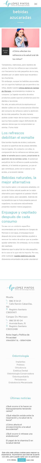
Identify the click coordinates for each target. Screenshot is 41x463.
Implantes (20, 362)
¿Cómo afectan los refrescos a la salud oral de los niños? (25, 55)
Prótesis (20, 365)
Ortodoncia (20, 368)
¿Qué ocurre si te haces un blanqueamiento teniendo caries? (19, 408)
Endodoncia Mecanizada (20, 382)
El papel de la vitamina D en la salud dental (19, 441)
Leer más (30, 460)
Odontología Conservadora (20, 373)
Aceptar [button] (21, 460)
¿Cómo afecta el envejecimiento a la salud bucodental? (18, 426)
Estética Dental (20, 370)
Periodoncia (20, 379)
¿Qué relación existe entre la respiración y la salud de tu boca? (20, 417)
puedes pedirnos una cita (24, 256)
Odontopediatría (20, 376)
